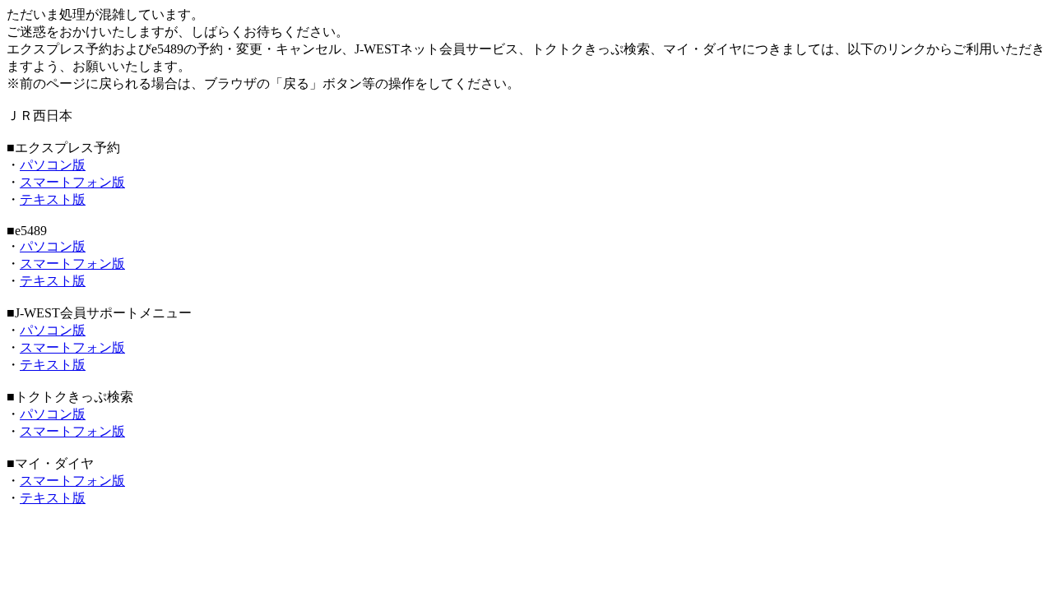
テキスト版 (53, 199)
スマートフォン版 (72, 182)
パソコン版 (53, 165)
